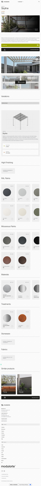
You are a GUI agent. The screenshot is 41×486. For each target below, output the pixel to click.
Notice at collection (14, 484)
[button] (20, 2)
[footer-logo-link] (5, 405)
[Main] (5, 1)
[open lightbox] (20, 64)
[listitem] (8, 384)
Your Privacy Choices (23, 484)
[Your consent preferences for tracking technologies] (1, 364)
